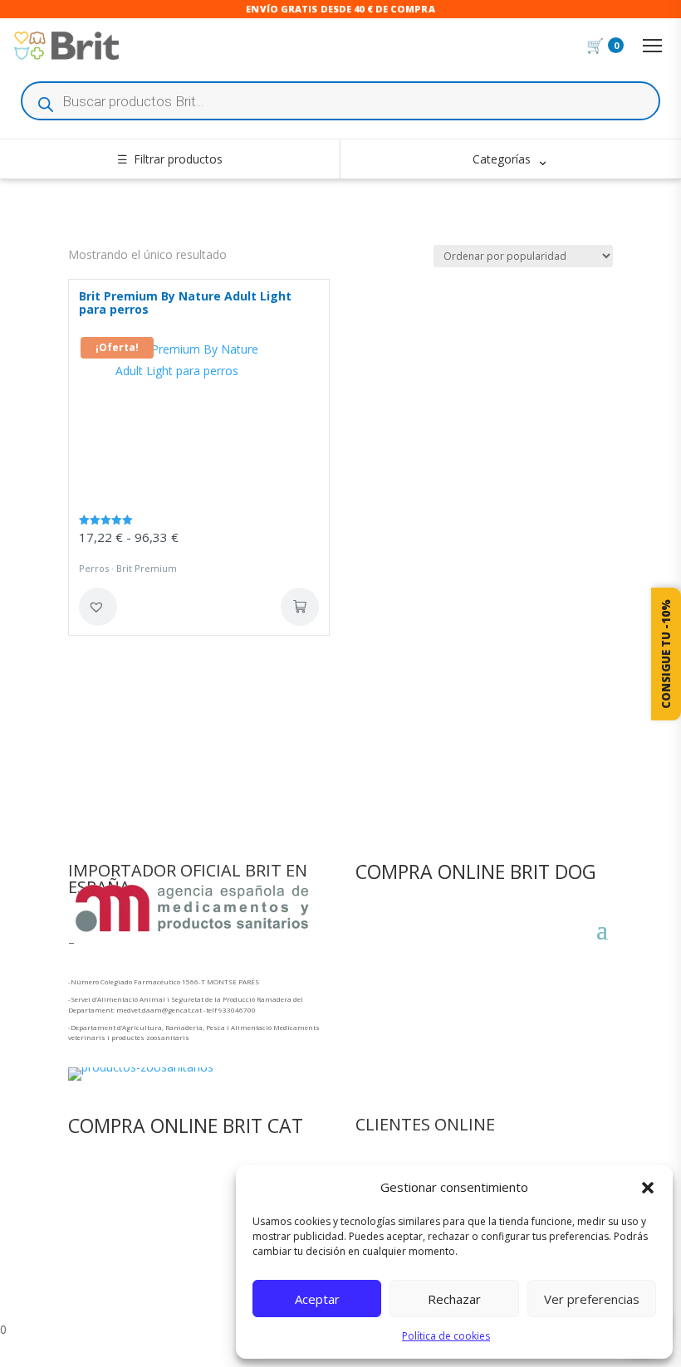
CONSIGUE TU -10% (666, 654)
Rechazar (454, 1299)
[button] (647, 1187)
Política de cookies (446, 1336)
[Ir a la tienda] (66, 46)
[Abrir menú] (652, 45)
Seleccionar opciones (300, 607)
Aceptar (317, 1299)
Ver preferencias (591, 1299)
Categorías (511, 159)
